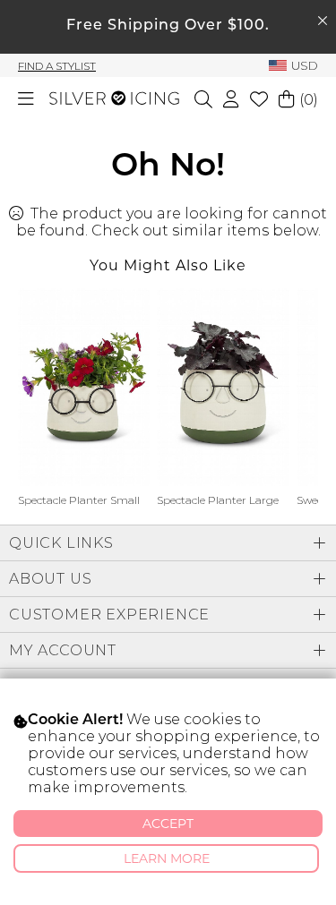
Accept (168, 823)
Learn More (167, 858)
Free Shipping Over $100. (168, 26)
